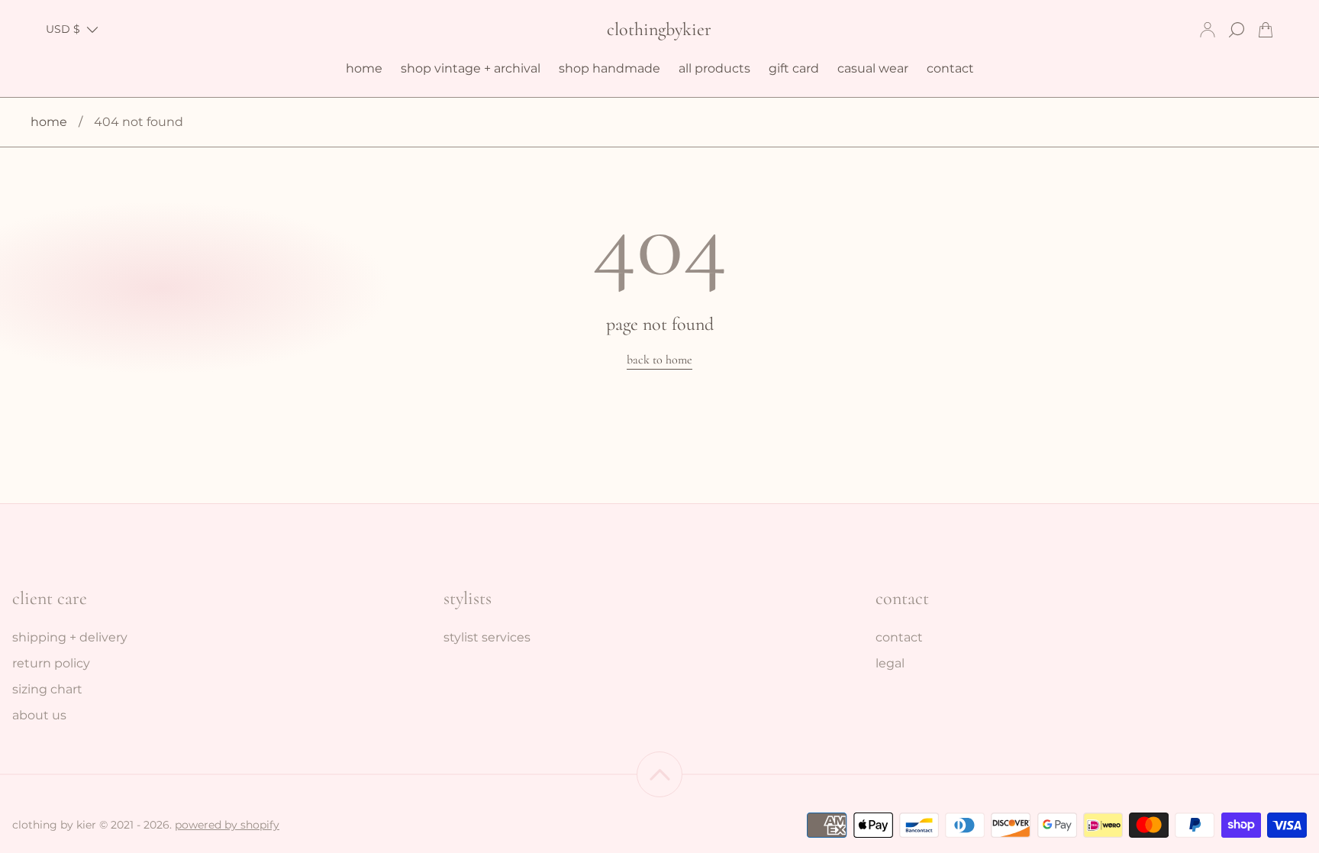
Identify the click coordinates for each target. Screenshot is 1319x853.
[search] (1236, 30)
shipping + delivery (69, 637)
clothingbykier (659, 29)
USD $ (63, 29)
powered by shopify (227, 825)
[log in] (1207, 30)
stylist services (487, 637)
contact (899, 637)
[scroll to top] (659, 774)
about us (39, 715)
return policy (51, 663)
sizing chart (47, 689)
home (49, 122)
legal (890, 663)
